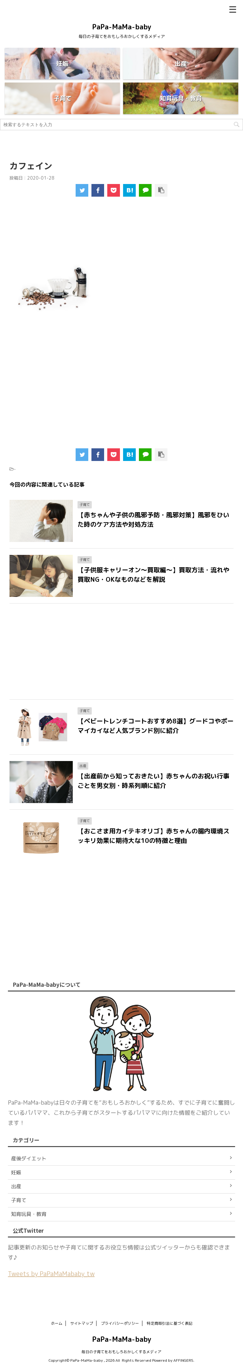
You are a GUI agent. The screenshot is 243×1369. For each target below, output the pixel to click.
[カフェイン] (129, 190)
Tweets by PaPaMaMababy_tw (51, 1273)
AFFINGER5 (183, 1360)
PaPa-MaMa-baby (121, 27)
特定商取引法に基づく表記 (169, 1323)
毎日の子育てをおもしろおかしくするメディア (121, 1351)
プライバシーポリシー (120, 1323)
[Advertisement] (120, 231)
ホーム (56, 1323)
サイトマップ (81, 1323)
